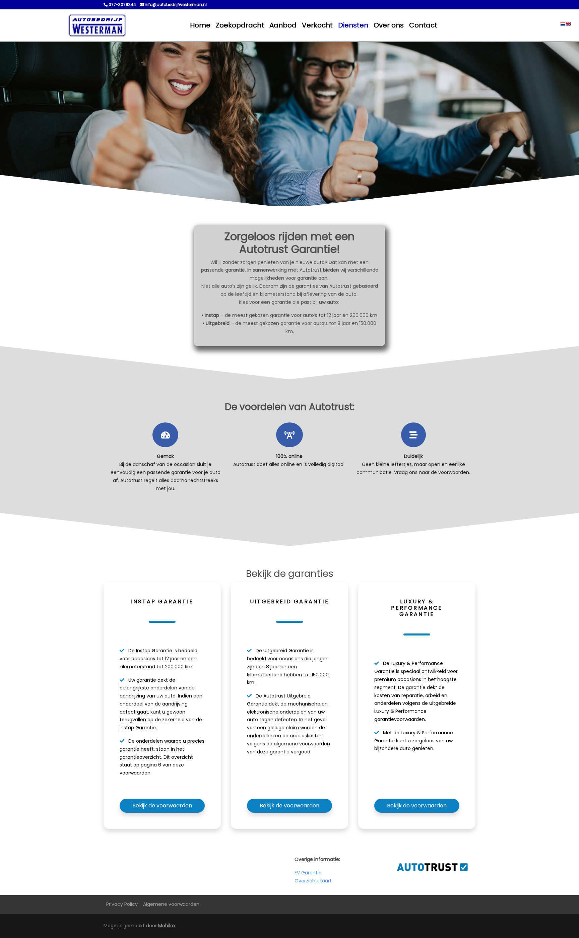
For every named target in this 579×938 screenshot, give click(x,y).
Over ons (389, 25)
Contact (423, 25)
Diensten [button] (353, 25)
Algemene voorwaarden (171, 904)
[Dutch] (563, 25)
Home (200, 25)
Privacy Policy (122, 904)
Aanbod (283, 25)
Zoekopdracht (240, 25)
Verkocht (317, 25)
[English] (568, 25)
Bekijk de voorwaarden (162, 805)
